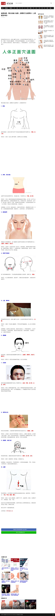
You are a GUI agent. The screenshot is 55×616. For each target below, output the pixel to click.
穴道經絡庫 (4, 614)
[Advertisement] (18, 30)
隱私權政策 (18, 614)
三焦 (39, 8)
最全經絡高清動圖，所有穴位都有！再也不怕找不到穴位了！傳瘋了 (48, 22)
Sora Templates (13, 614)
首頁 (2, 8)
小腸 (27, 8)
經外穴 (3, 10)
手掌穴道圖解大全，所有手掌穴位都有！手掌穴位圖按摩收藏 (48, 26)
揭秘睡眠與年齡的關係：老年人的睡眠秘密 (19, 606)
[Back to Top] (53, 614)
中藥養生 (11, 8)
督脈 (50, 8)
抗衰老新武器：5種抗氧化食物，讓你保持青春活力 (30, 606)
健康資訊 (6, 8)
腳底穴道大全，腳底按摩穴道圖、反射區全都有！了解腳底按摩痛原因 (48, 17)
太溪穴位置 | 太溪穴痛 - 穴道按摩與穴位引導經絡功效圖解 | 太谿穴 (48, 36)
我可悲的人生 (9, 511)
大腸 (17, 8)
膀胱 (30, 8)
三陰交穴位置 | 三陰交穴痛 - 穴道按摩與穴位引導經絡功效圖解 (48, 41)
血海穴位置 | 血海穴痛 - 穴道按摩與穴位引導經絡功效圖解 (48, 46)
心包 (36, 8)
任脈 (47, 8)
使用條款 (22, 614)
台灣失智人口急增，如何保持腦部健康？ (7, 606)
